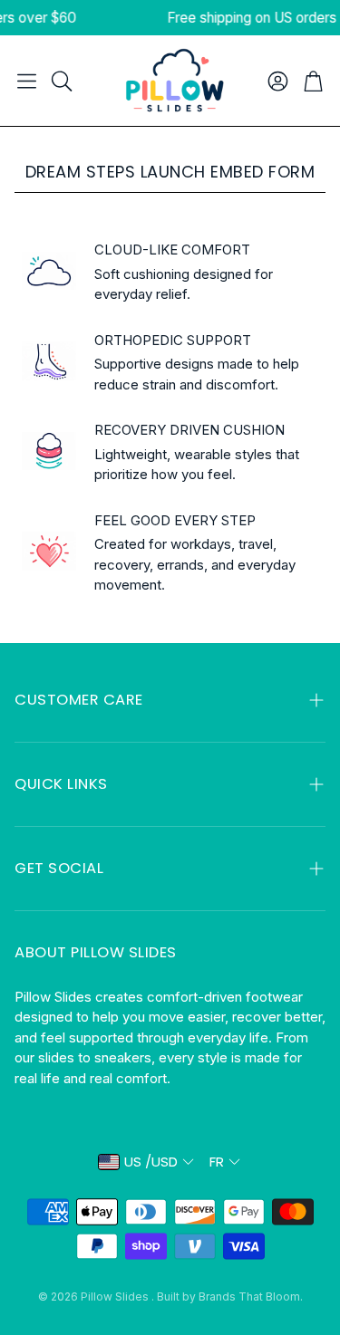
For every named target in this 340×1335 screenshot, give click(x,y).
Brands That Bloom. (251, 1296)
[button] (27, 80)
